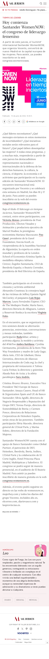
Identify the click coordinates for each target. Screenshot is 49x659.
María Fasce (36, 305)
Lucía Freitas (9, 369)
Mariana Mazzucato (27, 234)
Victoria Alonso (11, 220)
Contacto (26, 639)
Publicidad (18, 642)
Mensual (33, 600)
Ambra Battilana (25, 344)
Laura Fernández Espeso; (26, 301)
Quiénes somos (36, 639)
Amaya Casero (23, 390)
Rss (19, 639)
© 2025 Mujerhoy (10, 639)
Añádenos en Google (36, 121)
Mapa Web (28, 642)
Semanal (20, 600)
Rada (19, 336)
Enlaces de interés (10, 512)
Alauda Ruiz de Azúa (14, 373)
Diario (8, 600)
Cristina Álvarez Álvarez (16, 383)
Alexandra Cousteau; (14, 290)
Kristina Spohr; (34, 256)
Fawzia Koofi (23, 241)
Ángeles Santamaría (22, 263)
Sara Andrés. (23, 377)
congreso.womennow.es (16, 202)
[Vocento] (24, 633)
